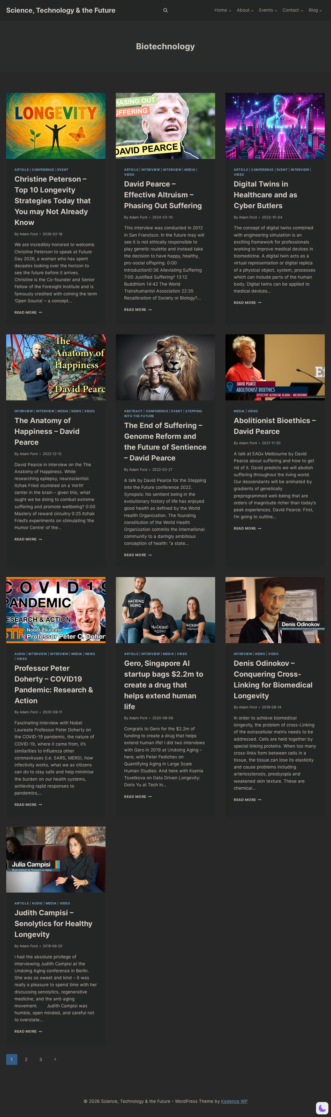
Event (63, 170)
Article (21, 170)
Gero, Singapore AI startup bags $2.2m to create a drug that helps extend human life (163, 685)
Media (189, 170)
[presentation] (56, 126)
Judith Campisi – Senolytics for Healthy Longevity (53, 923)
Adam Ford (28, 234)
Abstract (133, 411)
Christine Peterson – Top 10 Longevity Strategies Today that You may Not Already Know (52, 201)
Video (129, 174)
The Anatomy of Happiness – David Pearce (47, 431)
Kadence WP (234, 1101)
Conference (43, 170)
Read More (28, 312)
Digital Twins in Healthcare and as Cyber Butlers (265, 195)
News (76, 411)
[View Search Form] (165, 10)
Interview (150, 170)
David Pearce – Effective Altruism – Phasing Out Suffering (163, 195)
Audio (19, 654)
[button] (322, 1108)
